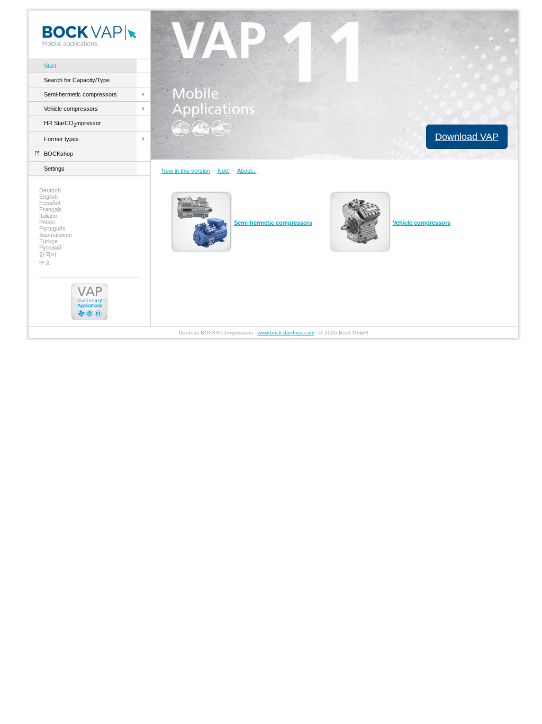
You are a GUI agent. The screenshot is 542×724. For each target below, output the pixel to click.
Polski (47, 222)
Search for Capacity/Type (77, 80)
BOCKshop (58, 154)
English (48, 196)
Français (50, 209)
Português (52, 228)
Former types (61, 139)
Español (49, 203)
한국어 (48, 254)
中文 (45, 262)
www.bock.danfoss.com (286, 332)
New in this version (185, 170)
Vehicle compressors (71, 108)
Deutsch (50, 190)
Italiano (48, 216)
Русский (50, 247)
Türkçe (48, 241)
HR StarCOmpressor (72, 123)
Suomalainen (55, 235)
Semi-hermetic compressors (80, 94)
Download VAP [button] (467, 136)
